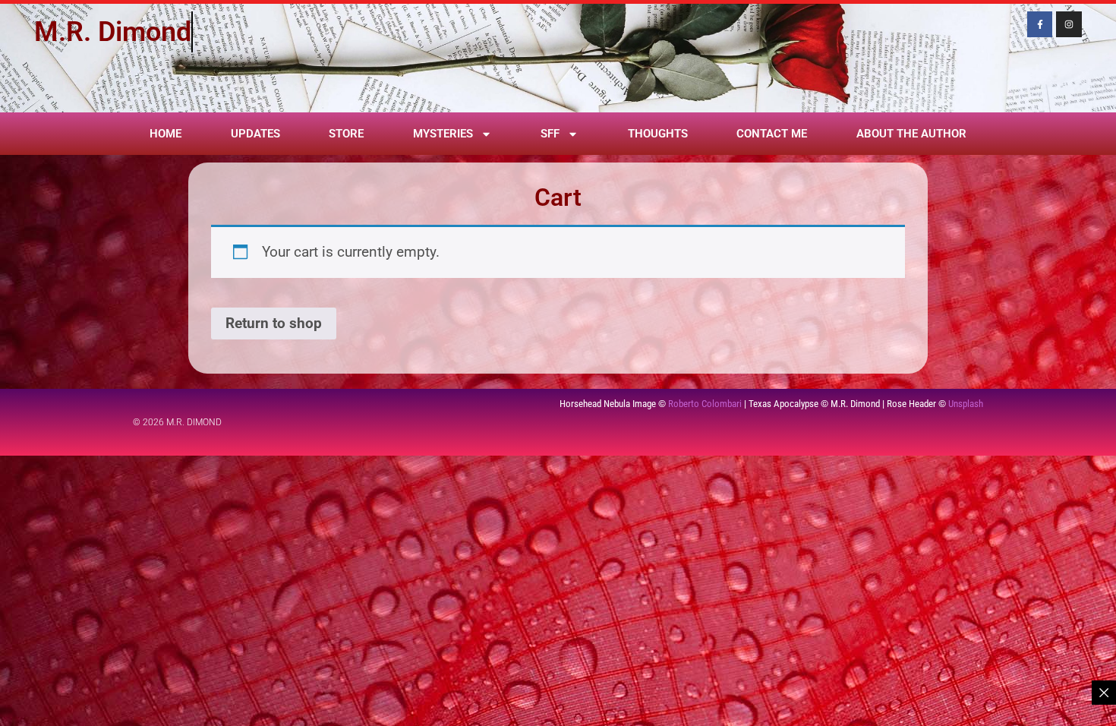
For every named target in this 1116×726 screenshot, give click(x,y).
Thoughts (658, 133)
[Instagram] (1069, 24)
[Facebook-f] (1040, 24)
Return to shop (273, 323)
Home (165, 133)
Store (346, 133)
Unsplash (965, 403)
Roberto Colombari (705, 403)
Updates (255, 133)
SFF (550, 133)
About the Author (911, 133)
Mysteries (443, 133)
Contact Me (771, 133)
